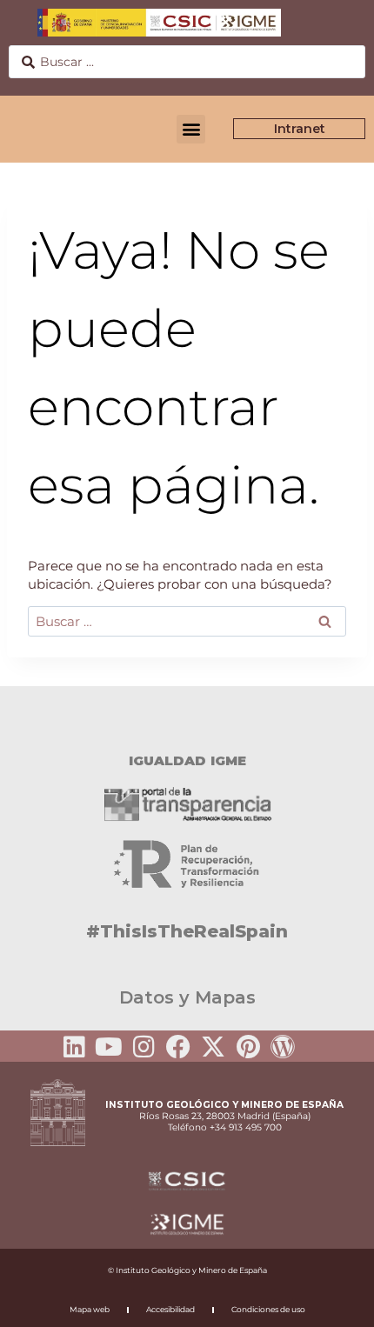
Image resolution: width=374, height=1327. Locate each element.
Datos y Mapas (187, 997)
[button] (191, 129)
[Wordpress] (282, 1047)
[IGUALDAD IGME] (187, 716)
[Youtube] (109, 1047)
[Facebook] (178, 1047)
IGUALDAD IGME (187, 760)
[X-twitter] (213, 1047)
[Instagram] (143, 1047)
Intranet (299, 129)
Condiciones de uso (268, 1309)
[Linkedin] (74, 1047)
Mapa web (90, 1309)
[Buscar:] (187, 621)
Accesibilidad (170, 1309)
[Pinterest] (248, 1047)
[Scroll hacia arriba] (333, 1302)
